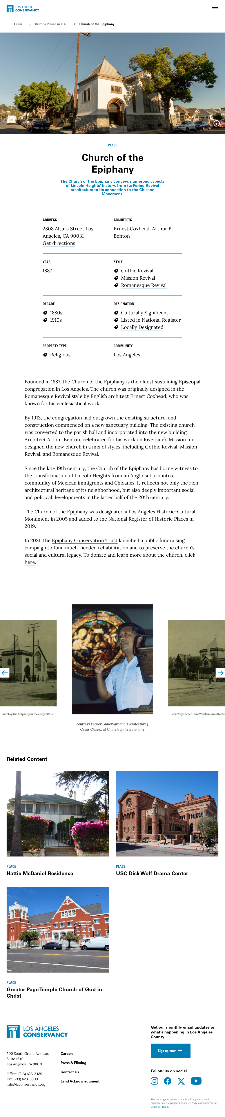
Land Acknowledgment (80, 1081)
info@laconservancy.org (26, 1084)
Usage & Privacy (160, 1106)
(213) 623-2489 (30, 1073)
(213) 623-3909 (26, 1079)
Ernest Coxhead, (132, 229)
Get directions (59, 243)
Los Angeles (127, 355)
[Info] (216, 125)
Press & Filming (73, 1063)
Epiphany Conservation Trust (85, 540)
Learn (18, 24)
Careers (67, 1053)
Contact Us (70, 1072)
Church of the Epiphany (96, 24)
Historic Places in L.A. (51, 24)
